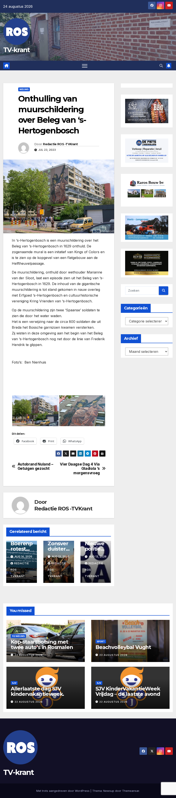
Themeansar (130, 790)
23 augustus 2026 (29, 654)
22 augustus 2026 (29, 701)
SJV (14, 683)
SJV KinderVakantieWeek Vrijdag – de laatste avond (128, 691)
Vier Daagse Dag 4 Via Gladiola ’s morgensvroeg (80, 468)
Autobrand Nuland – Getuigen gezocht (35, 466)
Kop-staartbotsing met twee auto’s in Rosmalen (42, 644)
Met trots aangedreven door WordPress (63, 790)
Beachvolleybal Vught (123, 647)
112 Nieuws (18, 636)
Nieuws (24, 89)
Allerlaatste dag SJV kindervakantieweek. (37, 691)
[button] (161, 66)
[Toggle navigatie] (84, 65)
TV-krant (16, 50)
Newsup (108, 790)
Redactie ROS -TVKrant (60, 144)
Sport (101, 641)
